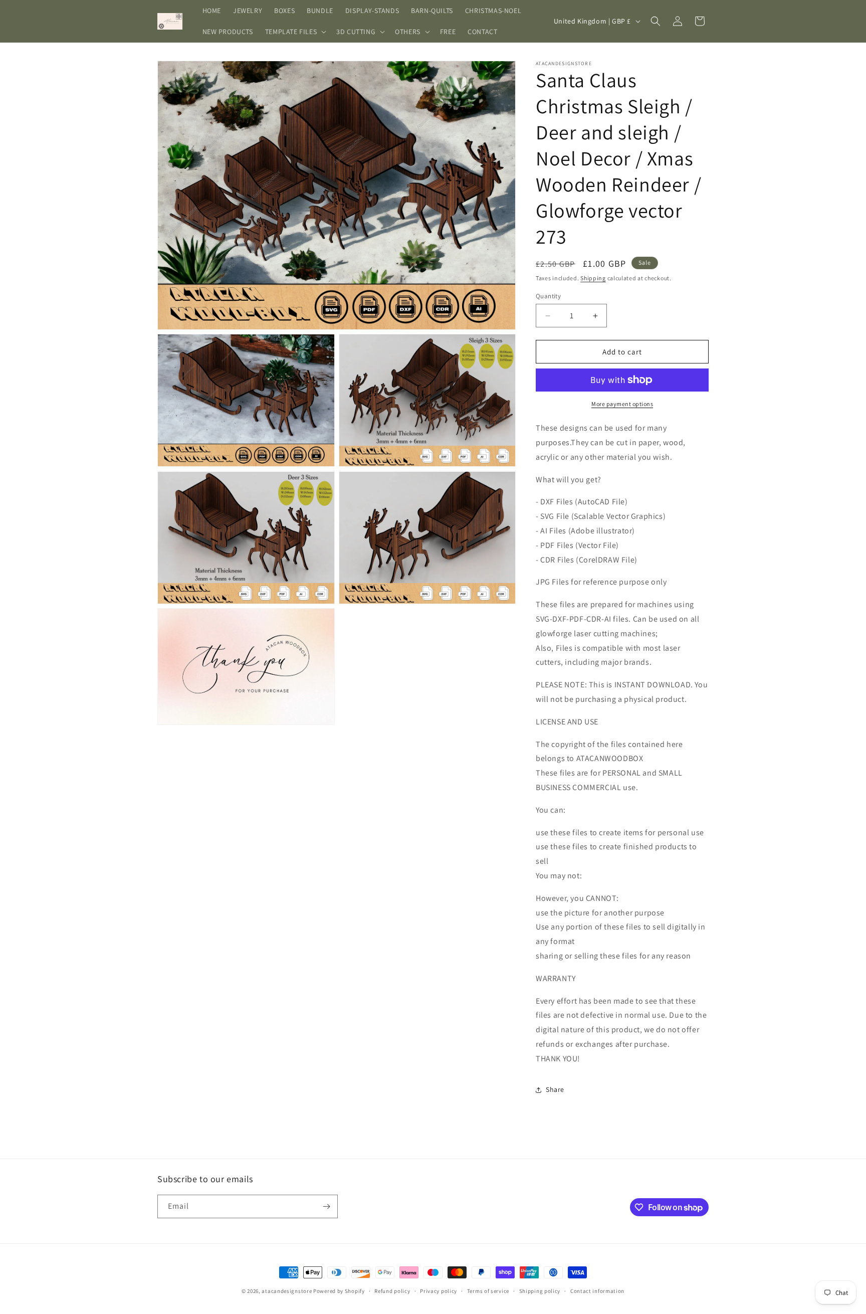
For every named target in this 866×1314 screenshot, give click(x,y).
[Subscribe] (326, 1206)
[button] (294, 31)
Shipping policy (540, 1290)
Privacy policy (438, 1290)
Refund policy (392, 1290)
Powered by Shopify (339, 1290)
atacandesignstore (287, 1290)
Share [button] (555, 1089)
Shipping (593, 278)
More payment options (622, 404)
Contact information (597, 1290)
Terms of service (488, 1290)
